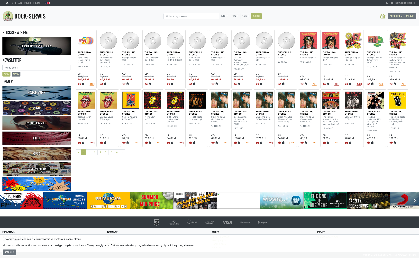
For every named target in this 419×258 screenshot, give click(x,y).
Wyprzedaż (36, 184)
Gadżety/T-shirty (36, 169)
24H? (244, 16)
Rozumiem (9, 252)
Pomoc (27, 3)
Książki (36, 153)
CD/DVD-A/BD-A (36, 93)
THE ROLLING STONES (84, 53)
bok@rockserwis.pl (404, 3)
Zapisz (6, 74)
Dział (223, 16)
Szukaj (256, 16)
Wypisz (16, 74)
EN (45, 3)
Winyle (36, 108)
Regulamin (17, 3)
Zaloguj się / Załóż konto (402, 16)
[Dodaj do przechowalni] (83, 84)
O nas (6, 3)
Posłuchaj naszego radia (36, 46)
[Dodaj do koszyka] (79, 84)
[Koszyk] (383, 16)
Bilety (36, 138)
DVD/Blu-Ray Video (36, 123)
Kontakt (37, 3)
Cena (234, 16)
